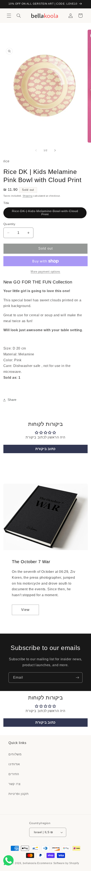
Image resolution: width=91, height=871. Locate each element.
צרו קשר (14, 784)
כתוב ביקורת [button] (45, 449)
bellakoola (30, 863)
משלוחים (14, 754)
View (25, 609)
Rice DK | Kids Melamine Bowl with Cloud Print (45, 213)
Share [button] (12, 399)
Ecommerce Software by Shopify (58, 863)
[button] (9, 15)
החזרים (13, 774)
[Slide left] (36, 150)
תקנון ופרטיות (18, 794)
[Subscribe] (77, 677)
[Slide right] (55, 150)
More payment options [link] (45, 271)
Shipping (28, 196)
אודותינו (14, 764)
